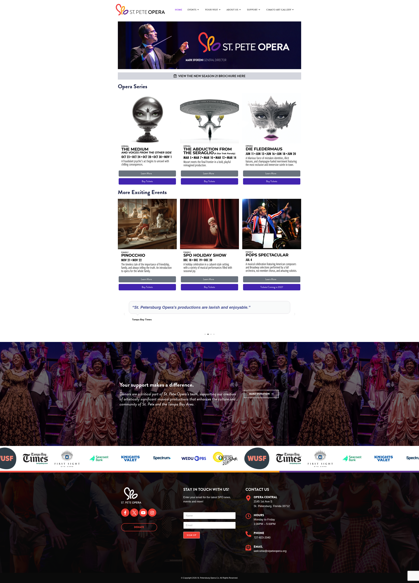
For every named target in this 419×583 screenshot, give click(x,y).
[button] (124, 314)
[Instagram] (152, 512)
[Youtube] (143, 512)
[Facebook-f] (125, 512)
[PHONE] (248, 534)
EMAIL (258, 547)
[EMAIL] (248, 547)
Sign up (191, 535)
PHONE (259, 533)
